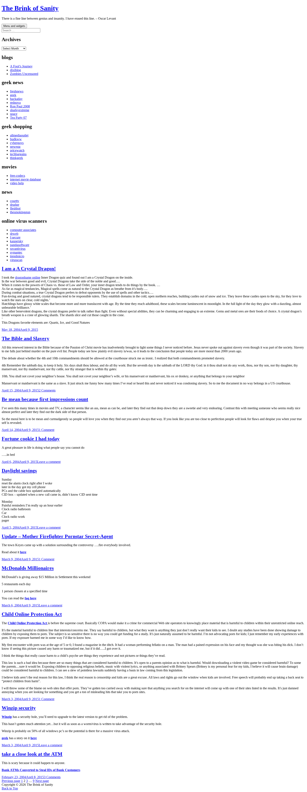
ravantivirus (17, 248)
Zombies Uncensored (24, 74)
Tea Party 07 (18, 117)
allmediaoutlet (19, 135)
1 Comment (46, 430)
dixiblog (15, 70)
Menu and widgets (14, 26)
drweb (14, 233)
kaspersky (16, 241)
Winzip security (19, 708)
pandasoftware (19, 245)
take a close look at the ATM (32, 754)
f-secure (15, 237)
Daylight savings (19, 470)
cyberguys (17, 143)
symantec (16, 252)
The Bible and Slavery (25, 338)
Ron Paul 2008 (20, 106)
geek (13, 95)
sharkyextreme (19, 110)
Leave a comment (49, 462)
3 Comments (52, 777)
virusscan (16, 260)
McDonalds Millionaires (28, 568)
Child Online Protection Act (32, 614)
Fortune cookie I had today (31, 438)
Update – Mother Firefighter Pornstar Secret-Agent (57, 536)
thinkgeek (16, 158)
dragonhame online (27, 277)
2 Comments (47, 390)
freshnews (16, 91)
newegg (15, 146)
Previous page (11, 781)
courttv (14, 201)
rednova (15, 102)
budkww (16, 139)
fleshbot (15, 208)
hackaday (16, 99)
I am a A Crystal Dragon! (29, 268)
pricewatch (17, 150)
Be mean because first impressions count (45, 399)
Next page (42, 781)
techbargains (18, 154)
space (13, 114)
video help (17, 183)
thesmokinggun (20, 212)
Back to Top (10, 788)
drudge (14, 204)
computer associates (23, 230)
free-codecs (17, 175)
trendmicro (17, 256)
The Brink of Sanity (30, 8)
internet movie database (25, 179)
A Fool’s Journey (21, 66)
